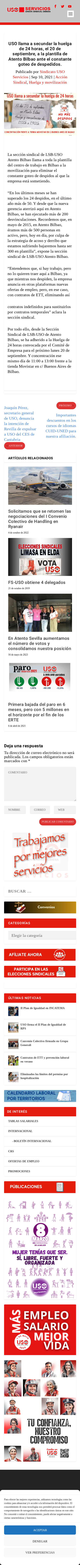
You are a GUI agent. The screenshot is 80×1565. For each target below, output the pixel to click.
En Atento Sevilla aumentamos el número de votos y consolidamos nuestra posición (39, 643)
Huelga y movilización (48, 82)
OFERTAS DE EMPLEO (23, 1161)
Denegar (40, 1541)
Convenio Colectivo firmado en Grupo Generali (44, 1043)
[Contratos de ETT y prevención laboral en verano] (13, 1060)
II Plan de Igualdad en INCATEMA (43, 1008)
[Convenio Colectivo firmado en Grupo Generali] (13, 1044)
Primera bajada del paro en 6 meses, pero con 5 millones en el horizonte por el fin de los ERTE (38, 712)
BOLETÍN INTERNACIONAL (32, 1141)
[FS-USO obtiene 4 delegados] (40, 557)
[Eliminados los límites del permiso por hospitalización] (13, 1077)
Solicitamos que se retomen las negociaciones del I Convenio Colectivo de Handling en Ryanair (39, 519)
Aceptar (40, 1530)
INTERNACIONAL (20, 1131)
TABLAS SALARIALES (23, 1121)
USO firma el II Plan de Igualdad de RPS (43, 1026)
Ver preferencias (40, 1552)
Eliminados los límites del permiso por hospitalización (44, 1076)
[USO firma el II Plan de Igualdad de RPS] (13, 1027)
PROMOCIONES (19, 1171)
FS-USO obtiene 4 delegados (37, 582)
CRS (11, 1151)
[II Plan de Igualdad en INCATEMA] (13, 1011)
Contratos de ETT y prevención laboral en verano (45, 1059)
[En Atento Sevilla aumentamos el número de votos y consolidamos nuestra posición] (40, 613)
